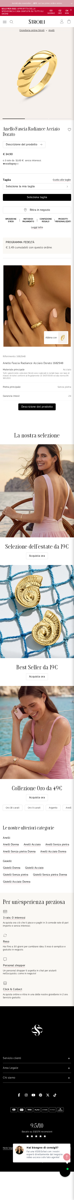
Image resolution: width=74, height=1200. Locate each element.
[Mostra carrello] (69, 21)
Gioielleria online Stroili (31, 30)
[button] (37, 223)
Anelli (51, 30)
